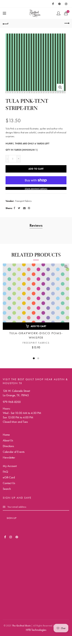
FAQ (5, 472)
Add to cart (36, 168)
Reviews (36, 225)
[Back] (5, 23)
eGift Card (9, 477)
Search (7, 489)
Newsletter (9, 457)
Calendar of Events (14, 452)
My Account (10, 466)
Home (6, 435)
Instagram (66, 4)
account (58, 13)
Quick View (66, 266)
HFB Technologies (36, 630)
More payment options (36, 188)
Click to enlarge (60, 87)
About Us (8, 440)
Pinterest (60, 4)
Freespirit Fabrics (23, 201)
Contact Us (9, 483)
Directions (8, 446)
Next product (66, 23)
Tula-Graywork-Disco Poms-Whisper (36, 335)
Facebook (53, 4)
